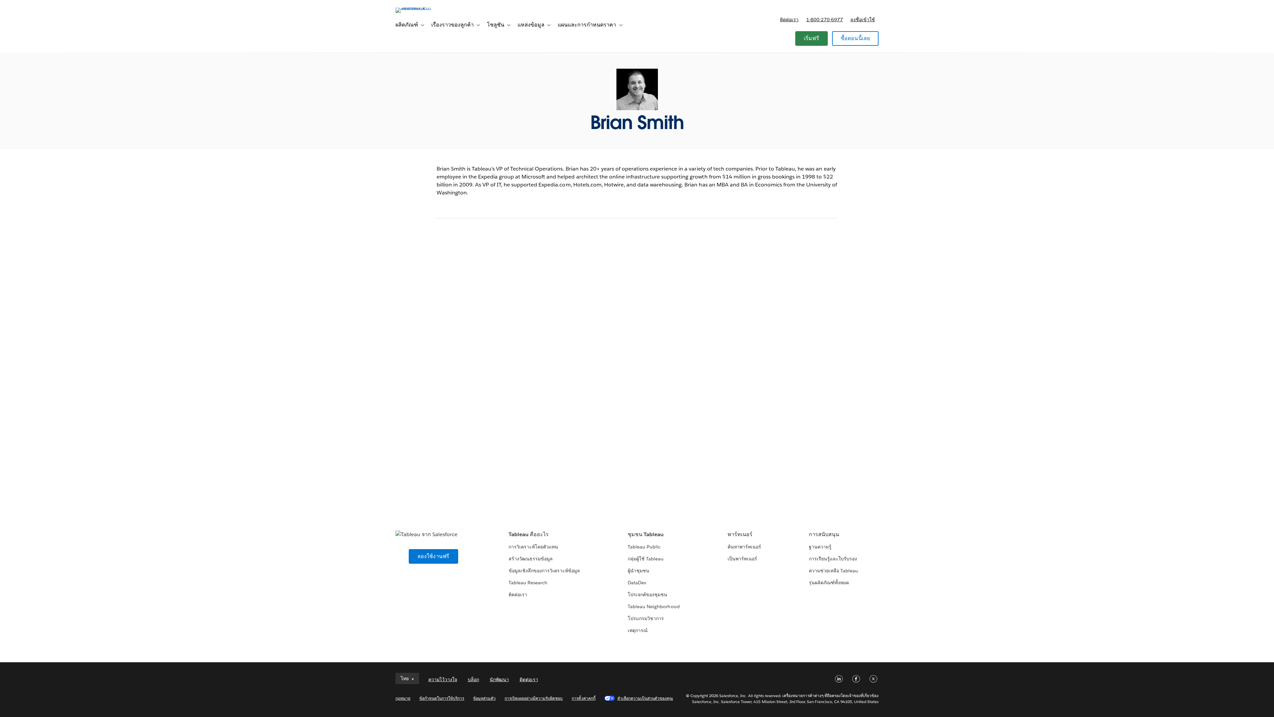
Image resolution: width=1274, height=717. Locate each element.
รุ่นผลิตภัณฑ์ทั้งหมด (829, 583)
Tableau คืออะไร (529, 534)
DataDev (637, 583)
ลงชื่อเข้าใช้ (862, 20)
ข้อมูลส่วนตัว (484, 698)
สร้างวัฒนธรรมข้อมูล (531, 559)
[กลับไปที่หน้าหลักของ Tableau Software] (423, 7)
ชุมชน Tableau (646, 534)
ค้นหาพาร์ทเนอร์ (744, 547)
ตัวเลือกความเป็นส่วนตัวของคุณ (645, 698)
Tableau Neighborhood (653, 606)
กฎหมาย (402, 698)
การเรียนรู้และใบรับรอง (833, 559)
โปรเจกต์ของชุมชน (647, 595)
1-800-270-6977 (824, 20)
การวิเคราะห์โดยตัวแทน (533, 547)
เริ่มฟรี (811, 38)
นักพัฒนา (499, 679)
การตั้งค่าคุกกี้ (583, 698)
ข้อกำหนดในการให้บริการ (441, 698)
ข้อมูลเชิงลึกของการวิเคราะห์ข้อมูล (544, 571)
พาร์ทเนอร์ (740, 534)
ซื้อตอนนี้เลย (855, 38)
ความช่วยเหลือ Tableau (833, 571)
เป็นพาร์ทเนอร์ (742, 559)
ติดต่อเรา (789, 20)
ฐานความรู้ (820, 547)
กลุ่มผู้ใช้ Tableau (646, 559)
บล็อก (473, 679)
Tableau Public (644, 547)
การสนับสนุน (824, 534)
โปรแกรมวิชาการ (646, 618)
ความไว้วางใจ (442, 679)
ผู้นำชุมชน (638, 571)
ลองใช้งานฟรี (433, 556)
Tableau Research (528, 583)
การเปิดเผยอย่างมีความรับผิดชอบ (534, 698)
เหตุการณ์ (638, 630)
